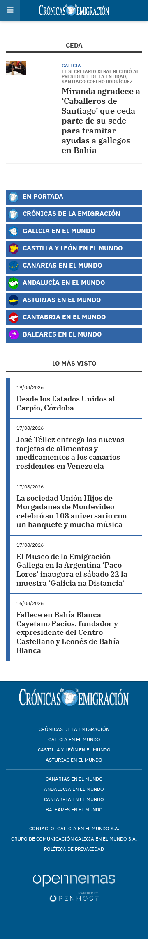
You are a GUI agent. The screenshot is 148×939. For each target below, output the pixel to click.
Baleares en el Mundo (61, 334)
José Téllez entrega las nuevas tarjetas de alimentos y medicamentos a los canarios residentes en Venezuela (70, 453)
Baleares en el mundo (74, 809)
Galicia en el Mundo (58, 230)
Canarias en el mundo (74, 779)
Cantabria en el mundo (74, 799)
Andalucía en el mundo (74, 789)
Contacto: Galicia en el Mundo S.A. (74, 828)
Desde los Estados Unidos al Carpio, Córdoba (65, 403)
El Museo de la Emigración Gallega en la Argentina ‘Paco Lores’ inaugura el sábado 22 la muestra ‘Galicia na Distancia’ (71, 570)
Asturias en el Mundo (61, 299)
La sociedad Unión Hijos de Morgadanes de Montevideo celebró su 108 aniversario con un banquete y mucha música (71, 511)
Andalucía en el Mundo (63, 282)
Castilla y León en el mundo (74, 750)
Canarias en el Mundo (61, 265)
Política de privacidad (74, 849)
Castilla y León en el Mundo (72, 247)
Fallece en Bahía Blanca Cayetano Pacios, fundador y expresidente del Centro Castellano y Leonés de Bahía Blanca (68, 632)
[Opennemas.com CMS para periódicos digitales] (74, 888)
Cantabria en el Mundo (63, 316)
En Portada (42, 196)
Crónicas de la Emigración (70, 213)
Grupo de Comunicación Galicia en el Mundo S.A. (74, 839)
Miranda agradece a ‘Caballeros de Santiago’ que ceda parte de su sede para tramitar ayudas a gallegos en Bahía (101, 120)
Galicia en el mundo (74, 739)
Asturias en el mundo (74, 760)
